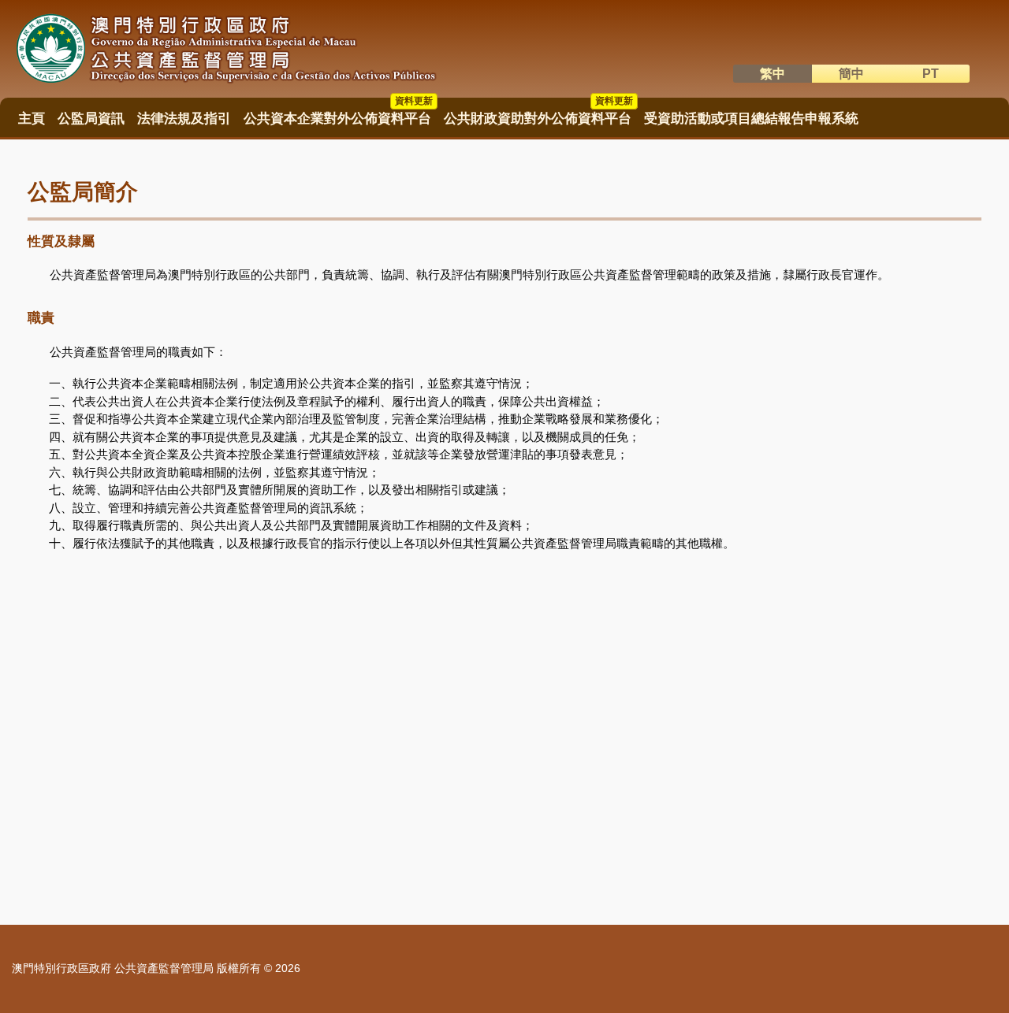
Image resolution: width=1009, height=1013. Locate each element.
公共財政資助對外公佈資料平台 (538, 113)
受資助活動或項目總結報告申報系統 (751, 118)
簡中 (851, 73)
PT (930, 73)
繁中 (772, 73)
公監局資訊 (91, 118)
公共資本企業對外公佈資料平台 (338, 113)
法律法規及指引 (184, 118)
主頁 (31, 118)
